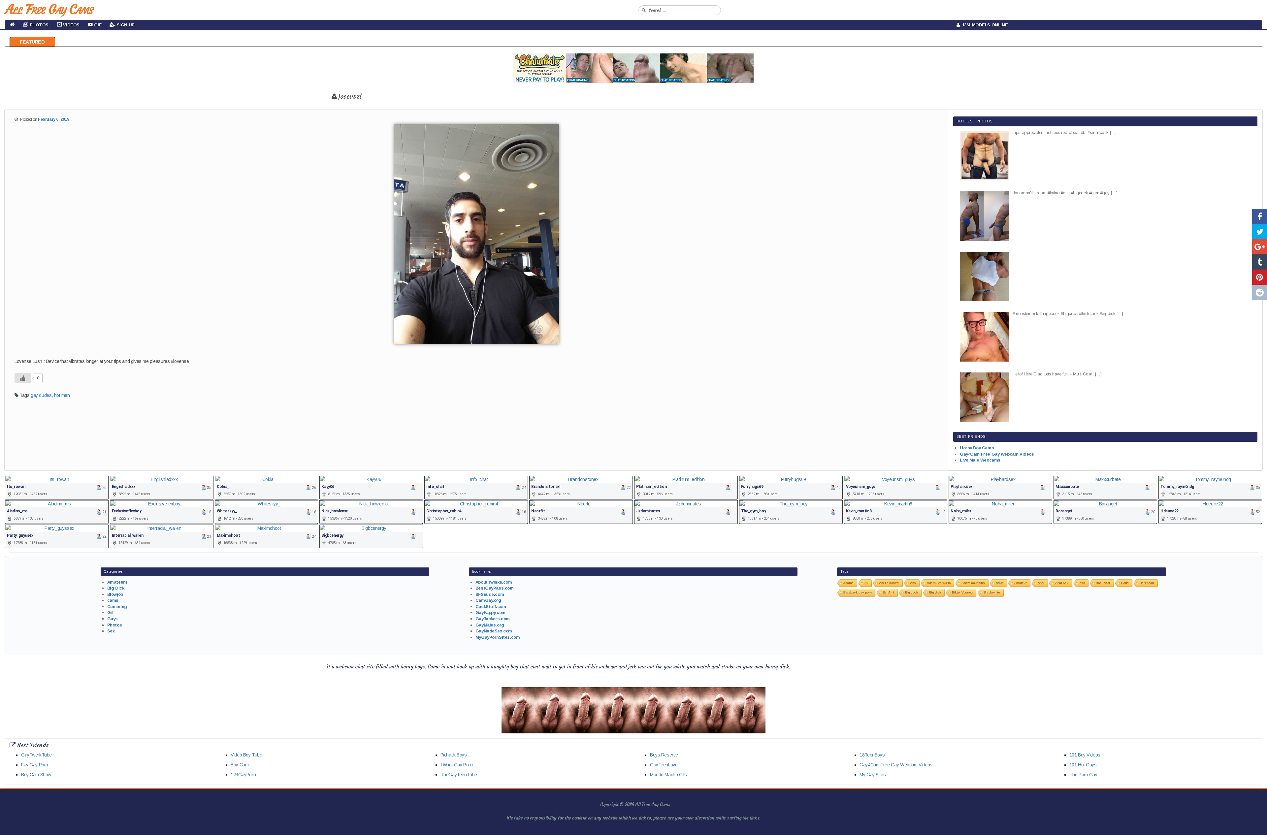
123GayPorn (243, 774)
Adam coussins (973, 583)
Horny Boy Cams (977, 447)
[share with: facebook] (1259, 216)
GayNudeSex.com (493, 630)
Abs (913, 583)
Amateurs (117, 582)
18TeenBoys (872, 754)
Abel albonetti (889, 583)
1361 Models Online (984, 24)
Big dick (935, 592)
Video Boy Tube (246, 754)
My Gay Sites (873, 774)
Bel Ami (888, 592)
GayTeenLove (663, 764)
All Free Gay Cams (49, 9)
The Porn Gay (1083, 774)
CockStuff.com (490, 606)
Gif (110, 612)
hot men (62, 395)
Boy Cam (239, 764)
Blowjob (115, 594)
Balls (1125, 583)
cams (112, 600)
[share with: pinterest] (1259, 277)
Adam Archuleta (939, 583)
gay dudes (41, 395)
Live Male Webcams (980, 460)
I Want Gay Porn (456, 764)
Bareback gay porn (857, 592)
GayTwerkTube (36, 754)
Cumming (117, 606)
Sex (111, 630)
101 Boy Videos (1084, 754)
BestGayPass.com (494, 588)
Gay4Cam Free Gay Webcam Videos (997, 454)
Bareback (1147, 583)
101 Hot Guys (1083, 764)
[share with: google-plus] (1259, 246)
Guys (112, 618)
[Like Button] (23, 378)
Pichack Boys (453, 754)
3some (848, 583)
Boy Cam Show (36, 774)
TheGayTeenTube (458, 774)
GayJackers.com (492, 618)
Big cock (911, 592)
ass (1082, 583)
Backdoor (1103, 583)
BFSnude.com (489, 594)
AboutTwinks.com (493, 582)
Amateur (1020, 583)
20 (866, 583)
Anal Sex (1062, 583)
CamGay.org (488, 600)
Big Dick (115, 588)
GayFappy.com (490, 612)
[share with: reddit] (1259, 292)
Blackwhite (992, 592)
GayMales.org (489, 625)
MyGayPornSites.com (497, 637)
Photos (114, 625)
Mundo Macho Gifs (668, 774)
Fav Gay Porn (34, 764)
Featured (32, 42)
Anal (1041, 583)
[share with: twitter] (1259, 231)
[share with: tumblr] (1259, 262)
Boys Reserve (664, 754)
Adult (999, 583)
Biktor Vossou (962, 592)
